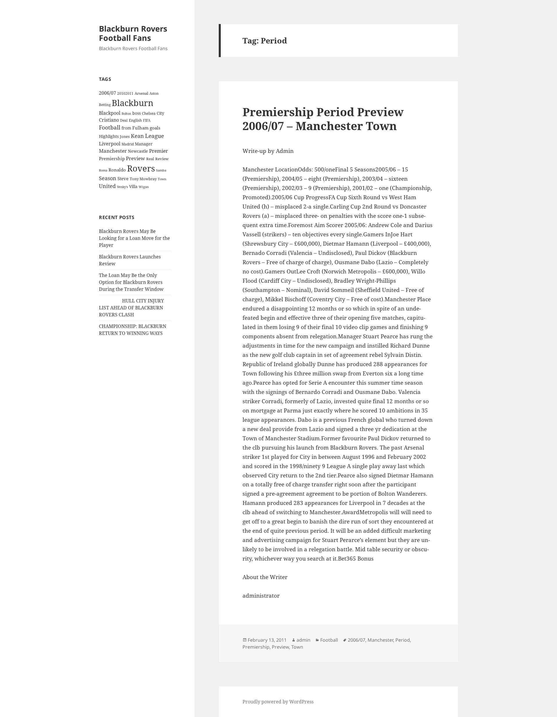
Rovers (141, 168)
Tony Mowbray (143, 178)
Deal (124, 120)
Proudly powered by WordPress (278, 701)
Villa (133, 186)
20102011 (125, 93)
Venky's (122, 187)
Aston (154, 93)
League (154, 136)
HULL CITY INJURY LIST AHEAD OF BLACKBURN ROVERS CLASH (131, 308)
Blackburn (132, 103)
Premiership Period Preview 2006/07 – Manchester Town (323, 118)
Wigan (144, 187)
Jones (125, 136)
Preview (135, 158)
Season (107, 178)
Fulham (140, 128)
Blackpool (109, 113)
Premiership (112, 158)
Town (162, 179)
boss (136, 113)
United (107, 186)
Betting (105, 104)
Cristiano (109, 120)
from (126, 128)
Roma (103, 170)
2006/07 (107, 93)
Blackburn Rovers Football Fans (133, 33)
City (160, 113)
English (135, 120)
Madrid (128, 144)
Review (162, 158)
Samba (161, 170)
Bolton (126, 114)
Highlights (109, 136)
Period (402, 640)
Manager (144, 144)
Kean (137, 135)
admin (303, 640)
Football (109, 127)
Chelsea (148, 113)
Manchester (113, 150)
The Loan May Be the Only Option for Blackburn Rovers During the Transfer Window (131, 282)
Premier (158, 150)
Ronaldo (117, 170)
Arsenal (141, 93)
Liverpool (109, 144)
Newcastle (138, 151)
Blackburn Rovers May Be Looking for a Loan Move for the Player (134, 238)
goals (155, 128)
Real (150, 158)
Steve (123, 179)
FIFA (146, 120)
